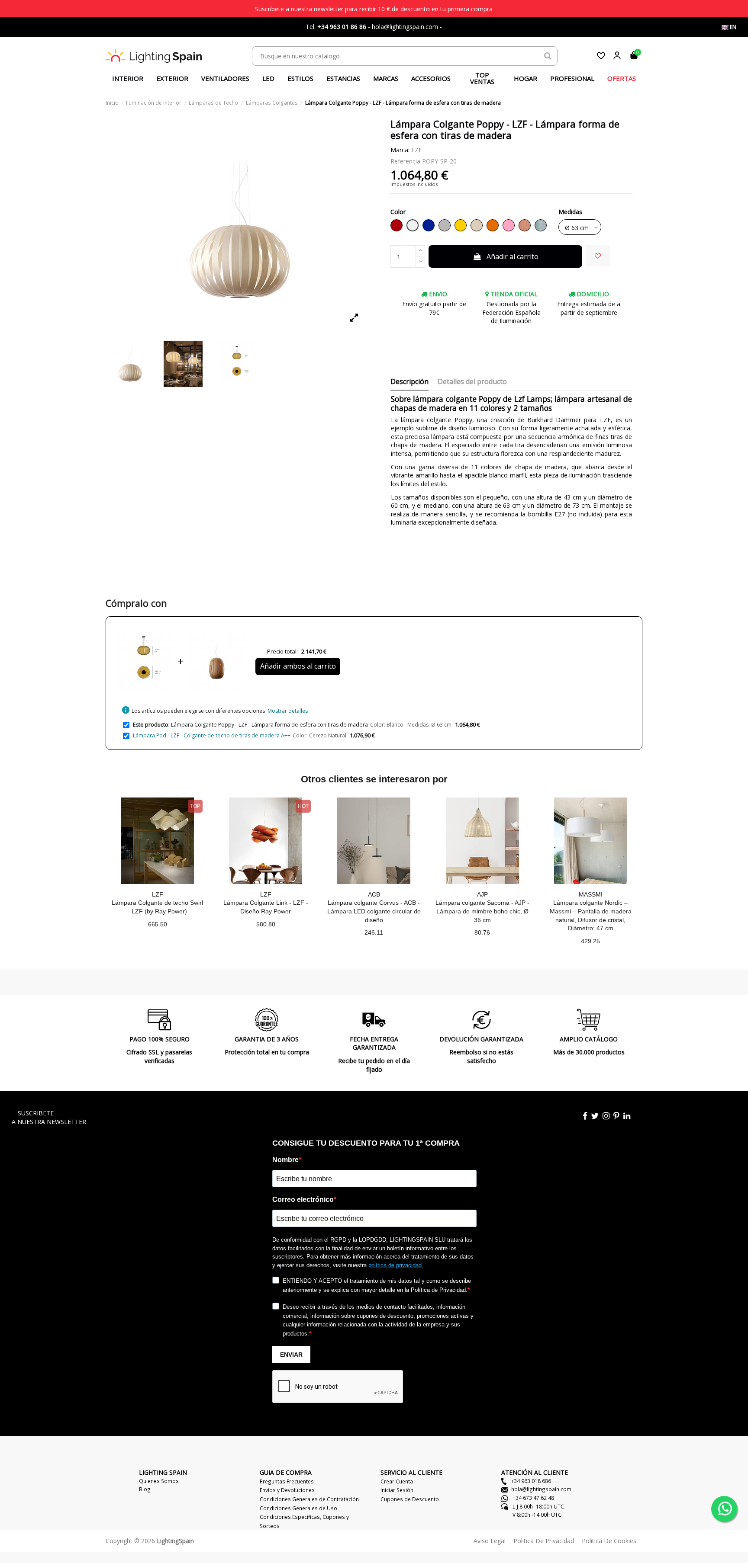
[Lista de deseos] (601, 56)
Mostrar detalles (288, 710)
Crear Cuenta (396, 1481)
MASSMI (591, 894)
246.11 (373, 932)
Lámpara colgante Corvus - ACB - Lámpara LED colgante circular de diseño (374, 911)
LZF (416, 150)
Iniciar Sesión (396, 1489)
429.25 (590, 941)
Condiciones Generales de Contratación (309, 1499)
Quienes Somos (159, 1480)
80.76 (482, 932)
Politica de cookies (609, 1541)
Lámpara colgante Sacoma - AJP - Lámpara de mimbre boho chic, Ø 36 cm (482, 911)
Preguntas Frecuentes (287, 1481)
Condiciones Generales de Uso (298, 1508)
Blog (145, 1489)
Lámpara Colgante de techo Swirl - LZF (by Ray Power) (157, 907)
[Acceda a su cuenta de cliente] (617, 56)
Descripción (409, 382)
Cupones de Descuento (409, 1499)
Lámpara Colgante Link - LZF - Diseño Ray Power (265, 907)
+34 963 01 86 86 (341, 26)
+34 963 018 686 (530, 1480)
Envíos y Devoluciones (287, 1489)
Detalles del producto (472, 382)
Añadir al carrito (512, 256)
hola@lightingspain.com (541, 1489)
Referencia (405, 161)
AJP (482, 894)
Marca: (399, 150)
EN (732, 27)
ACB (374, 894)
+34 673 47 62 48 (532, 1497)
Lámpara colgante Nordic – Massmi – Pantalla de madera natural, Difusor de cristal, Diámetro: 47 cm (591, 915)
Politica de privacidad (543, 1541)
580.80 (265, 924)
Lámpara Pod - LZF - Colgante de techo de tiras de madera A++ (211, 735)
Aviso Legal (490, 1541)
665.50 (157, 924)
